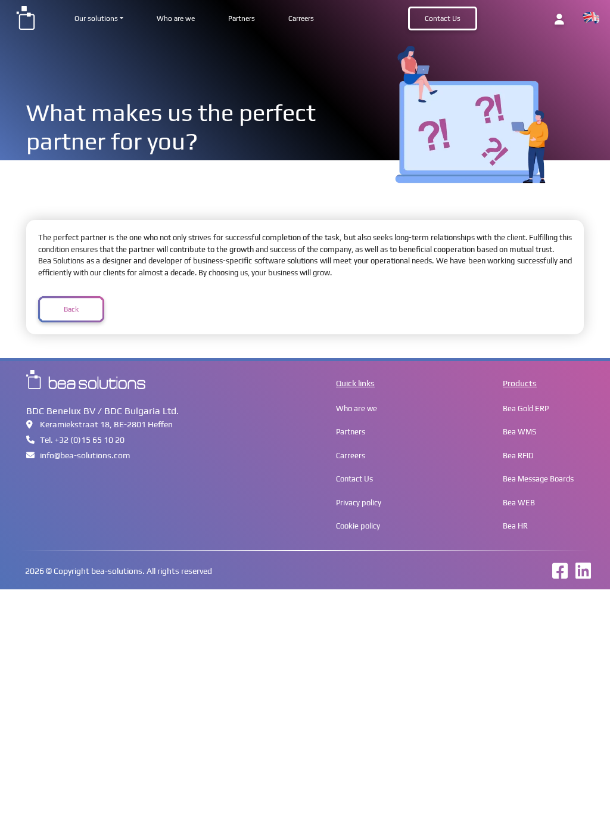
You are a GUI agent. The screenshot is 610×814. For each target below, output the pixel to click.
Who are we (176, 18)
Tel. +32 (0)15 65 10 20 (82, 440)
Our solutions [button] (96, 18)
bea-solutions (116, 571)
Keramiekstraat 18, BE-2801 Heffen (106, 424)
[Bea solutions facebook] (557, 574)
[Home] (25, 17)
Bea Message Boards (538, 478)
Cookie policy (358, 525)
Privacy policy (358, 502)
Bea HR (515, 525)
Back (71, 309)
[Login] (559, 19)
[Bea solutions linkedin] (580, 574)
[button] (591, 18)
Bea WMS (519, 431)
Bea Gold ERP (526, 408)
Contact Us (442, 18)
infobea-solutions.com (85, 455)
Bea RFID (518, 455)
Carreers (301, 18)
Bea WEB (519, 502)
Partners (241, 18)
